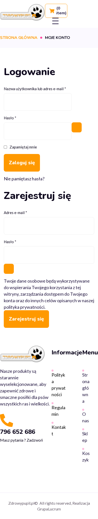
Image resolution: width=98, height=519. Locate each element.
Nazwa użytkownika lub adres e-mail (44, 88)
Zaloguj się (22, 162)
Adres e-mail (25, 212)
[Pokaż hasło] (77, 127)
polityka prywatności (24, 307)
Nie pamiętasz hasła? (24, 178)
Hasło (19, 117)
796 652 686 (17, 432)
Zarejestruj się (26, 319)
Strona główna (18, 37)
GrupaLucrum (49, 508)
